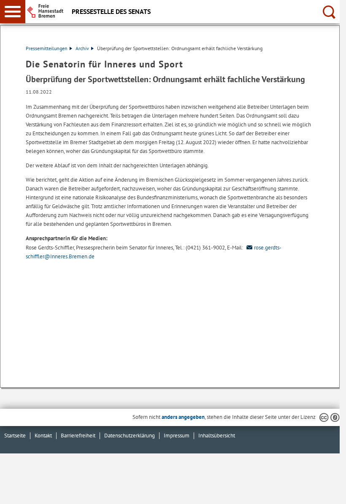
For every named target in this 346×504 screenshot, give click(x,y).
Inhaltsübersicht (216, 435)
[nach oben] (326, 491)
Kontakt (43, 435)
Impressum (176, 435)
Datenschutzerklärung (129, 435)
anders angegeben (183, 417)
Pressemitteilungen (47, 48)
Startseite (15, 435)
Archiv (82, 48)
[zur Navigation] (12, 11)
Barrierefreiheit (78, 435)
